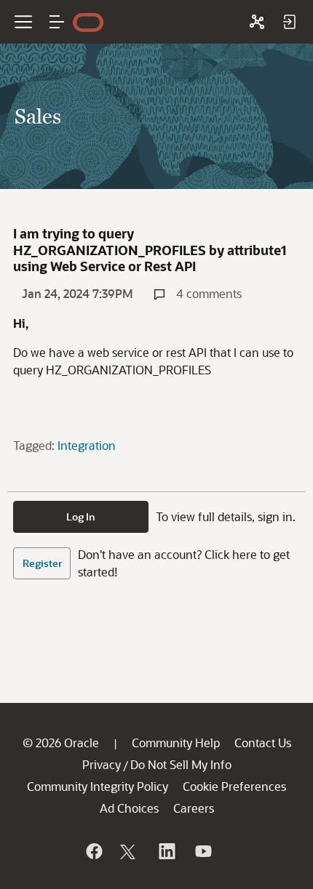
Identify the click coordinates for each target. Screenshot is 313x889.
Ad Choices (129, 808)
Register (42, 563)
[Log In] (289, 22)
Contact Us (262, 742)
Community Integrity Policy (97, 786)
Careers (193, 808)
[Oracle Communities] (257, 22)
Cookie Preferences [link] (234, 786)
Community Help (176, 742)
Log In (80, 516)
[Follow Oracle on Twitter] (129, 851)
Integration (87, 445)
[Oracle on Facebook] (93, 851)
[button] (57, 22)
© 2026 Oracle (61, 742)
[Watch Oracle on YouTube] (202, 851)
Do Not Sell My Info (180, 764)
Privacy (101, 764)
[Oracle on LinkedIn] (165, 851)
